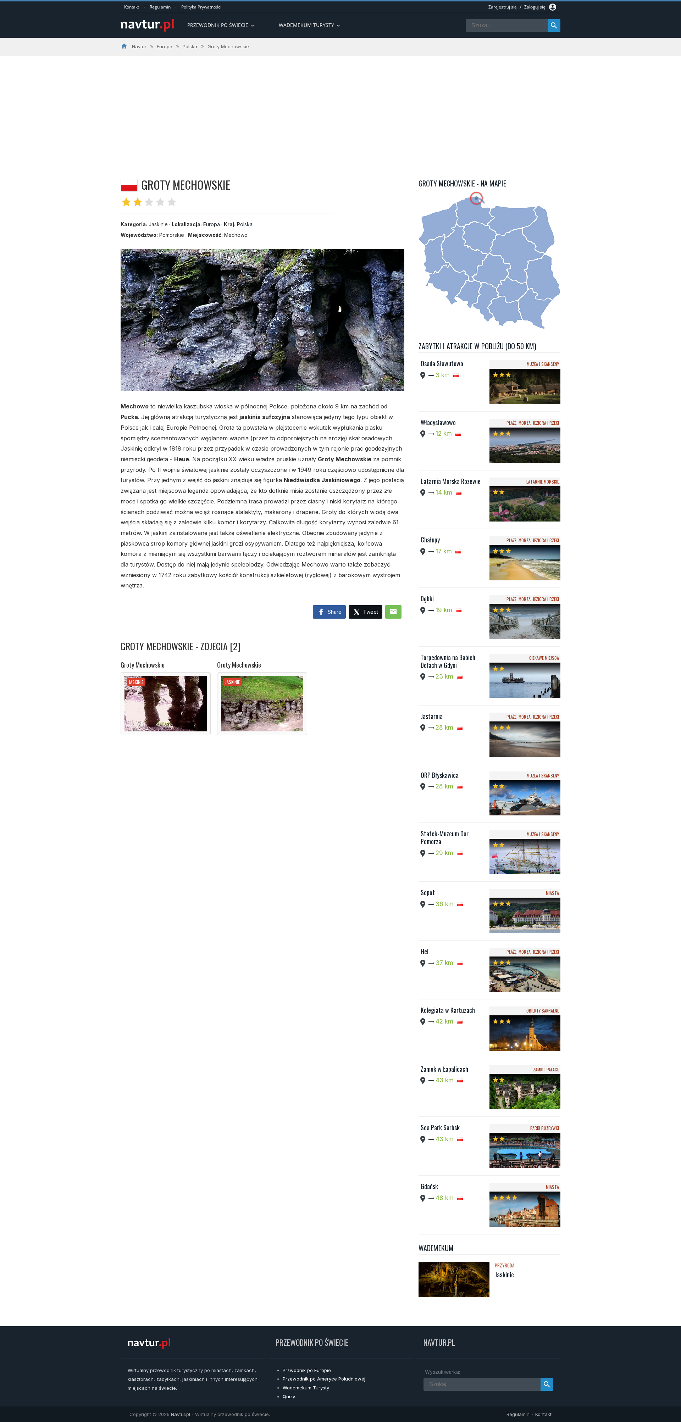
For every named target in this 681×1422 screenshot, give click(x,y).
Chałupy (430, 539)
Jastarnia (432, 716)
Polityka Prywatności (201, 7)
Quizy (289, 1396)
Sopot (428, 892)
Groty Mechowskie (143, 664)
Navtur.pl (180, 1414)
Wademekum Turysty (306, 1387)
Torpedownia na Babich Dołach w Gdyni (448, 661)
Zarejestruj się (502, 7)
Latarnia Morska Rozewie (451, 481)
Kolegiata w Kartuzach (448, 1010)
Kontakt (131, 7)
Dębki (427, 598)
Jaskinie (504, 1274)
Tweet (370, 612)
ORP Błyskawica (440, 775)
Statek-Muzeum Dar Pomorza (445, 837)
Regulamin (160, 7)
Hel (424, 951)
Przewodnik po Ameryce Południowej (324, 1379)
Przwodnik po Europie (307, 1370)
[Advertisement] (340, 108)
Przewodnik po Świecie (221, 25)
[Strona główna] (147, 26)
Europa (211, 224)
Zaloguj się (535, 7)
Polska (245, 224)
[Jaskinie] (454, 1280)
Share (334, 612)
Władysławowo (438, 422)
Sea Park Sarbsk (440, 1127)
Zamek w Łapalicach (444, 1069)
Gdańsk (429, 1186)
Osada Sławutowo (442, 363)
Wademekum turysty (310, 25)
